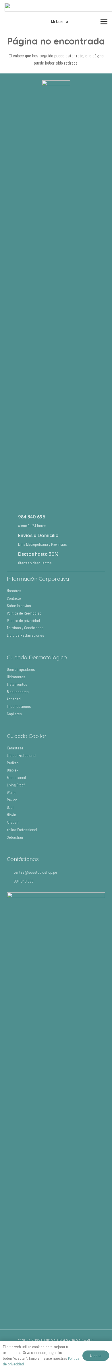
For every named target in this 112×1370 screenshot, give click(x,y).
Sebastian (15, 837)
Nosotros (14, 590)
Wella (11, 792)
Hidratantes (16, 677)
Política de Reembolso (24, 613)
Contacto (14, 598)
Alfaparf (13, 822)
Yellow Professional (22, 829)
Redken (13, 763)
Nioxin (11, 815)
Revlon (12, 800)
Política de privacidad (23, 620)
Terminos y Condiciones (25, 627)
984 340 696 (31, 517)
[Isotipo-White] (56, 295)
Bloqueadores (18, 691)
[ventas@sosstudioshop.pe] (10, 872)
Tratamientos (17, 684)
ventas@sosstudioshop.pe (35, 872)
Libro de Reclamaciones (25, 635)
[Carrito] (83, 21)
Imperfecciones (19, 706)
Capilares (14, 714)
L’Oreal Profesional (21, 755)
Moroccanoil (16, 777)
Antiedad (14, 699)
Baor (10, 807)
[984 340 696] (12, 520)
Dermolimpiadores (21, 669)
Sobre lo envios (19, 605)
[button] (58, 21)
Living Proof (16, 785)
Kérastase (15, 748)
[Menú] (104, 21)
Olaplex (12, 770)
